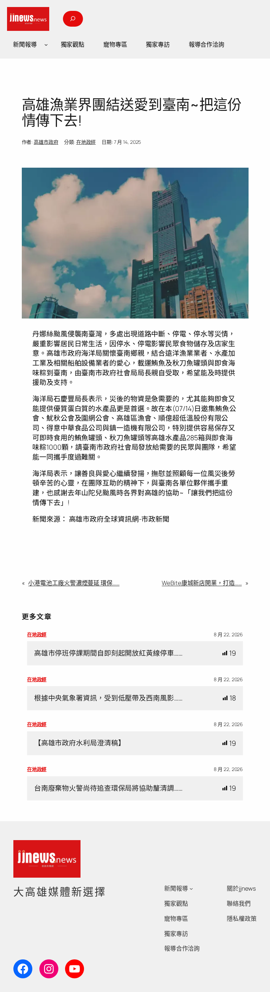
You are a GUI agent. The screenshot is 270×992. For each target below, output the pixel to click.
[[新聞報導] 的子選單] (46, 44)
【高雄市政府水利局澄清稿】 (79, 743)
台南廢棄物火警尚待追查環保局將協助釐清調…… (108, 788)
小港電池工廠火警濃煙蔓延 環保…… (73, 583)
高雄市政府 (46, 142)
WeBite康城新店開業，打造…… (202, 583)
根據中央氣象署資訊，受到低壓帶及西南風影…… (108, 698)
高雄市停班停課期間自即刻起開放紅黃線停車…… (108, 653)
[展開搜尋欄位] (73, 19)
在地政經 (86, 142)
